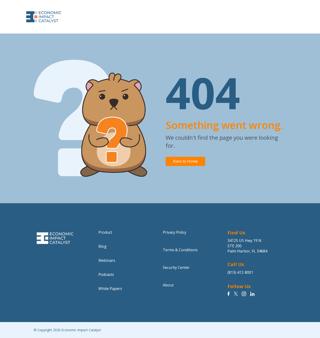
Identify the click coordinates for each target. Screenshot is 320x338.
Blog (102, 246)
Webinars (106, 260)
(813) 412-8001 (240, 272)
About (168, 285)
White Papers (110, 288)
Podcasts (106, 274)
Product (105, 232)
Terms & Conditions (180, 249)
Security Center (176, 267)
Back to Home (185, 161)
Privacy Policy (174, 232)
